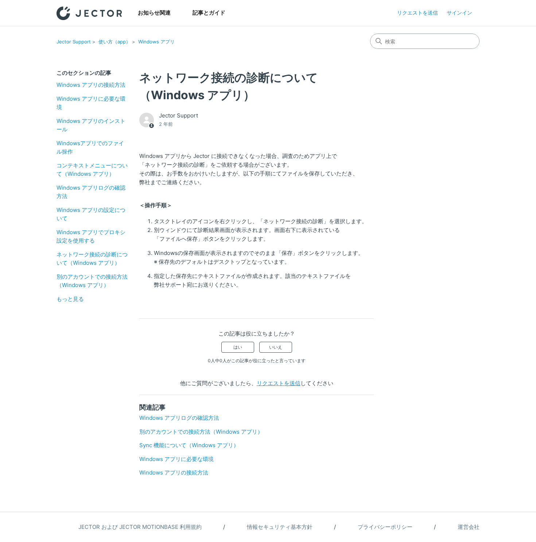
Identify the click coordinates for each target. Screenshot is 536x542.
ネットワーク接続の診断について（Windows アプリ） (92, 258)
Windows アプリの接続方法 (91, 84)
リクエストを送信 (417, 12)
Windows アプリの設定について (91, 214)
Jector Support (74, 41)
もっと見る (70, 298)
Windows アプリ (156, 41)
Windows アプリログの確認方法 (91, 192)
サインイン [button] (459, 12)
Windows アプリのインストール (91, 125)
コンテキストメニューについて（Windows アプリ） (92, 169)
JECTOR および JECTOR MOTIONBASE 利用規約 (140, 526)
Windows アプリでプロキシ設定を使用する (91, 236)
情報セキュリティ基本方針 (279, 526)
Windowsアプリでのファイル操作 (90, 147)
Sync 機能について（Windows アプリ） (189, 445)
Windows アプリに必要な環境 (91, 103)
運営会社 (468, 526)
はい (237, 347)
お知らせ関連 (154, 12)
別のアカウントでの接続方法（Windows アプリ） (92, 281)
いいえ (275, 347)
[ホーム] (89, 13)
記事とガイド (209, 12)
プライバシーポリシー (385, 526)
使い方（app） (114, 41)
